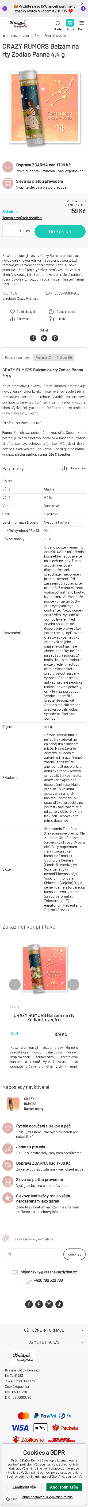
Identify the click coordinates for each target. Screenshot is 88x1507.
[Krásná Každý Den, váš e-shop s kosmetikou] (3, 35)
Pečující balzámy (55, 35)
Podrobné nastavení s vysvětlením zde (44, 1497)
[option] (44, 107)
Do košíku (60, 231)
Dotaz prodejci (66, 311)
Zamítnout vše (24, 1487)
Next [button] (73, 984)
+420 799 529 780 (48, 1280)
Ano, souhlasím (64, 1487)
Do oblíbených (26, 311)
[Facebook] (29, 1304)
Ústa (26, 35)
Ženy (14, 35)
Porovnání (23, 319)
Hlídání (61, 319)
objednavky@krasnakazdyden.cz (49, 1271)
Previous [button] (15, 984)
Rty (36, 35)
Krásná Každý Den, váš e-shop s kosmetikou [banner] (18, 25)
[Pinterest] (39, 1304)
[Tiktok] (59, 1304)
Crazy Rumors (27, 298)
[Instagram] (49, 1304)
